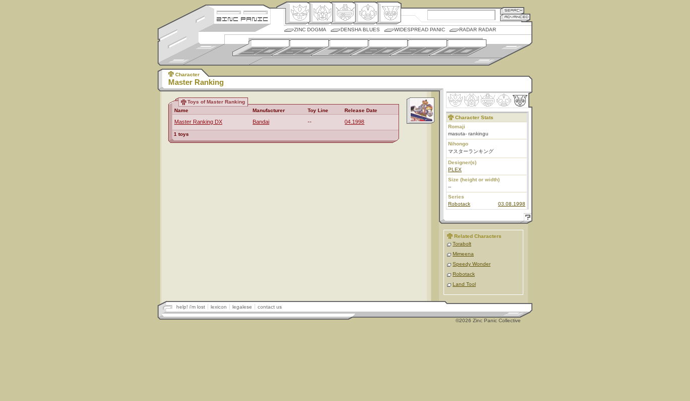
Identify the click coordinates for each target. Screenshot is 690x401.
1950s (261, 48)
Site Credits (242, 11)
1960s (300, 48)
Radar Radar (477, 29)
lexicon (219, 307)
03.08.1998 (511, 204)
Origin (298, 13)
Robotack (459, 204)
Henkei (320, 13)
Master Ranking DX (198, 122)
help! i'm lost (190, 307)
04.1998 (354, 122)
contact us (270, 307)
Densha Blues (360, 29)
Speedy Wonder (471, 264)
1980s (379, 48)
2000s (458, 48)
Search (512, 10)
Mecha (343, 13)
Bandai (261, 122)
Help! (526, 218)
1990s (418, 48)
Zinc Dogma (310, 29)
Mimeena (463, 254)
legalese (242, 307)
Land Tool (464, 284)
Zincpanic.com (242, 18)
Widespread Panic (419, 29)
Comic (389, 13)
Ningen (366, 13)
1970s (340, 48)
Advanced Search (515, 17)
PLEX (455, 169)
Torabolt (462, 243)
